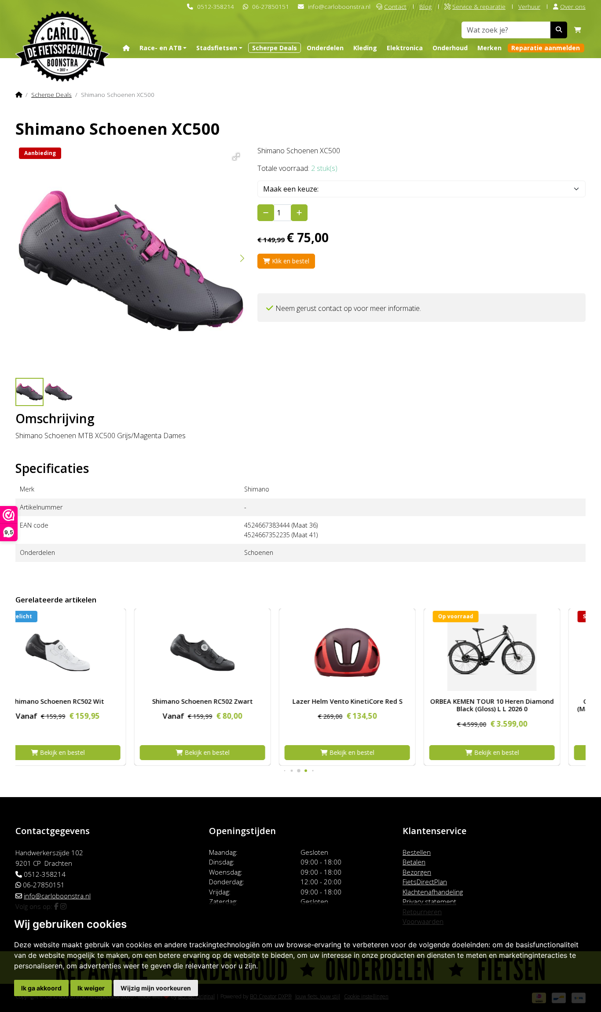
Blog (425, 6)
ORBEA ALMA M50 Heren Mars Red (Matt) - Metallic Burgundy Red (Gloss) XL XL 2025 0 (517, 709)
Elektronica (405, 48)
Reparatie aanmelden (545, 48)
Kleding (365, 48)
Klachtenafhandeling (433, 891)
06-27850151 (270, 6)
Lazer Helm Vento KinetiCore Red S (228, 701)
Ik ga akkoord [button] (41, 988)
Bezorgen (417, 872)
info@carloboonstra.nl (339, 6)
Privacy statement (429, 901)
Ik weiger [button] (91, 988)
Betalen (414, 861)
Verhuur (529, 6)
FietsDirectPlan (425, 881)
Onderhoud (450, 48)
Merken (489, 48)
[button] (234, 155)
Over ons (573, 6)
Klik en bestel (289, 261)
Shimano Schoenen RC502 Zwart (83, 701)
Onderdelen (325, 48)
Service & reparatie (479, 6)
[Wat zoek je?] (558, 30)
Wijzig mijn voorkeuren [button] (156, 988)
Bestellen (417, 852)
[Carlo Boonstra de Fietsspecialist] (62, 32)
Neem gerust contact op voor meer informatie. (348, 308)
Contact (395, 6)
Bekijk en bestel (87, 752)
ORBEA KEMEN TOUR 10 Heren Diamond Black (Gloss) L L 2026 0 (373, 705)
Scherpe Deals (274, 48)
